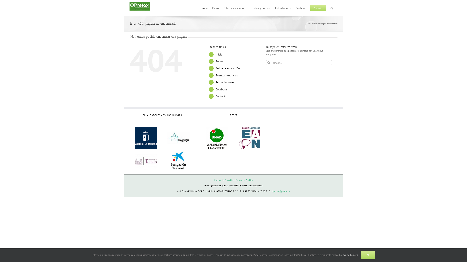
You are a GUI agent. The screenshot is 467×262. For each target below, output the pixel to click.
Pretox (219, 61)
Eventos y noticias (227, 75)
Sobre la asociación (228, 68)
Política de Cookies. (348, 255)
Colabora (221, 89)
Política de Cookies (244, 180)
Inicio (219, 54)
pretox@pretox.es (281, 191)
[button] (332, 8)
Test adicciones (225, 82)
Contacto (221, 96)
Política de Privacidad (224, 180)
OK (368, 255)
